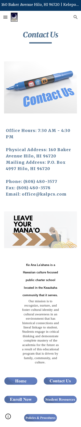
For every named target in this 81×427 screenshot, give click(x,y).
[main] (40, 36)
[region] (40, 5)
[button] (5, 17)
